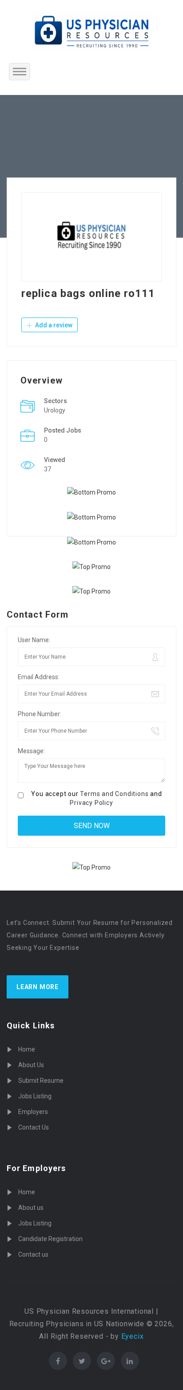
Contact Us (33, 1127)
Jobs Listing (35, 1096)
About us (31, 1207)
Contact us (33, 1254)
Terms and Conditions (114, 793)
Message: (31, 751)
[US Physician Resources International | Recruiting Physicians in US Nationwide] (91, 31)
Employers (33, 1111)
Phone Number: (39, 714)
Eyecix (132, 1336)
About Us (31, 1064)
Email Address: (39, 677)
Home (26, 1049)
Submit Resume (41, 1080)
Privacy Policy (91, 802)
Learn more (37, 986)
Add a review (53, 325)
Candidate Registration (50, 1238)
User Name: (34, 639)
